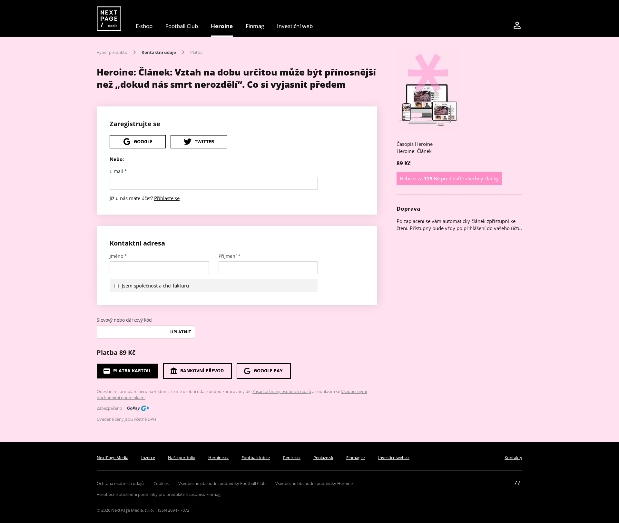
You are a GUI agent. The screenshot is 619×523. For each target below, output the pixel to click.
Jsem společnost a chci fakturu (155, 285)
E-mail (118, 171)
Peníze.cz (291, 457)
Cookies (161, 483)
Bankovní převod (202, 370)
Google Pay (268, 370)
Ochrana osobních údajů (120, 483)
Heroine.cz (218, 457)
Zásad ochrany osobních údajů (281, 391)
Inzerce (148, 457)
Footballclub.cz (255, 457)
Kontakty (513, 457)
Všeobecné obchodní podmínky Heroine (314, 483)
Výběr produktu (112, 52)
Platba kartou (132, 370)
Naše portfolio (181, 457)
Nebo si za (449, 178)
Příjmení (230, 256)
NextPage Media (112, 457)
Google (143, 141)
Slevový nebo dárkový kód (124, 320)
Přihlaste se (167, 198)
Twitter (204, 141)
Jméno (118, 256)
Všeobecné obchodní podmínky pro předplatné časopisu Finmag (159, 494)
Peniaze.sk (323, 457)
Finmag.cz (355, 457)
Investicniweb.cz (393, 457)
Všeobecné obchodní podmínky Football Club (222, 483)
